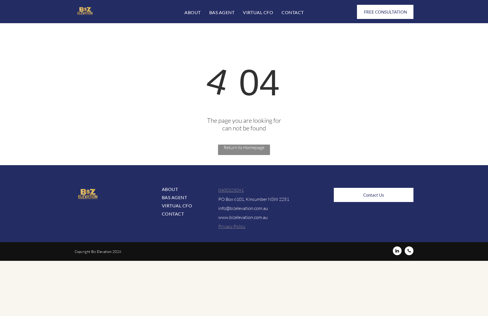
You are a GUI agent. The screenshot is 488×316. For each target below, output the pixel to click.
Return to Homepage (244, 147)
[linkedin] (397, 251)
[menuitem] (192, 12)
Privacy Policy (231, 226)
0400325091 (231, 190)
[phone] (409, 251)
